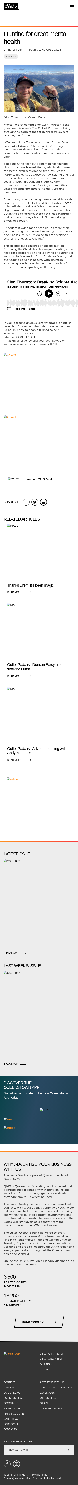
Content (9, 1382)
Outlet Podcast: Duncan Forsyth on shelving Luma (34, 666)
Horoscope (11, 1424)
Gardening (11, 1419)
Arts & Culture (14, 1413)
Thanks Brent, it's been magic (30, 585)
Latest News (12, 1392)
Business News (14, 1398)
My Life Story (13, 1408)
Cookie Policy (21, 1474)
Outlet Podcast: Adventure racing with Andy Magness (36, 750)
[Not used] (7, 1463)
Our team (46, 1364)
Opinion (9, 1387)
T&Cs (6, 1474)
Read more (14, 592)
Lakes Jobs (47, 1392)
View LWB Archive (51, 1359)
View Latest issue (52, 1354)
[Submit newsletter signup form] (66, 1450)
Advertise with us (52, 1382)
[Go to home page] (12, 6)
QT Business (48, 1398)
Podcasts (11, 56)
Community (11, 1403)
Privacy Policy (39, 1474)
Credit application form (56, 1387)
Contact (45, 1369)
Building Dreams (51, 1408)
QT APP (44, 1403)
